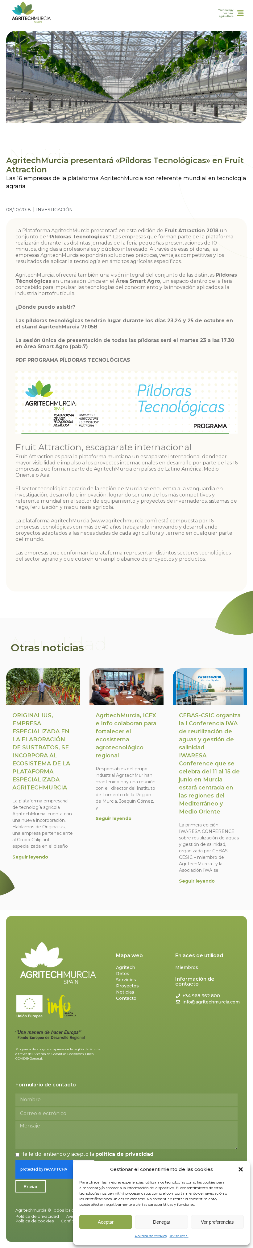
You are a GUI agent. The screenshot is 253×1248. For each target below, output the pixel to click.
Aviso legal (179, 1236)
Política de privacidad (37, 1216)
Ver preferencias (217, 1222)
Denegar (161, 1222)
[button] (241, 1169)
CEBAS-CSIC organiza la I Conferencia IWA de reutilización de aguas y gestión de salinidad (210, 763)
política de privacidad (124, 1154)
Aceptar (106, 1222)
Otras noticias (47, 647)
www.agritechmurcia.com (123, 521)
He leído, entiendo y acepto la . (87, 1154)
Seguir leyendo (30, 857)
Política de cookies (151, 1236)
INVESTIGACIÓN (54, 209)
